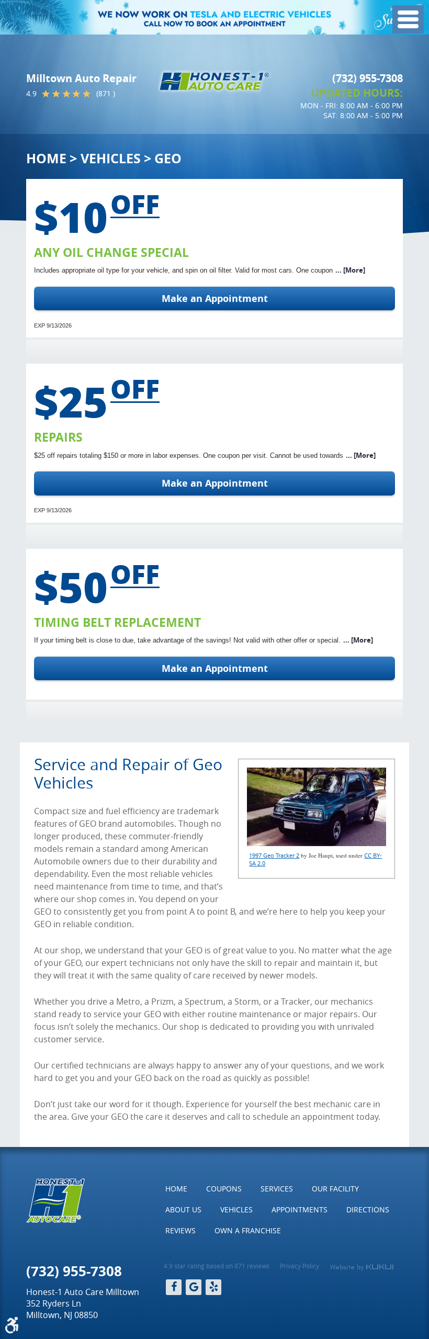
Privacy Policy (299, 1266)
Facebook (174, 1287)
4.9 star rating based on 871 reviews (216, 1266)
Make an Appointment (215, 298)
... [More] (350, 270)
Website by (361, 1267)
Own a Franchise (247, 1230)
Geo (168, 158)
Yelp (213, 1287)
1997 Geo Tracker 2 (274, 855)
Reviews (180, 1230)
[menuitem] (176, 1188)
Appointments (300, 1209)
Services (277, 1189)
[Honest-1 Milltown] (214, 81)
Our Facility (335, 1189)
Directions (367, 1209)
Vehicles (111, 158)
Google (193, 1287)
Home (46, 158)
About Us (183, 1209)
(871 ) (105, 93)
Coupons (224, 1189)
